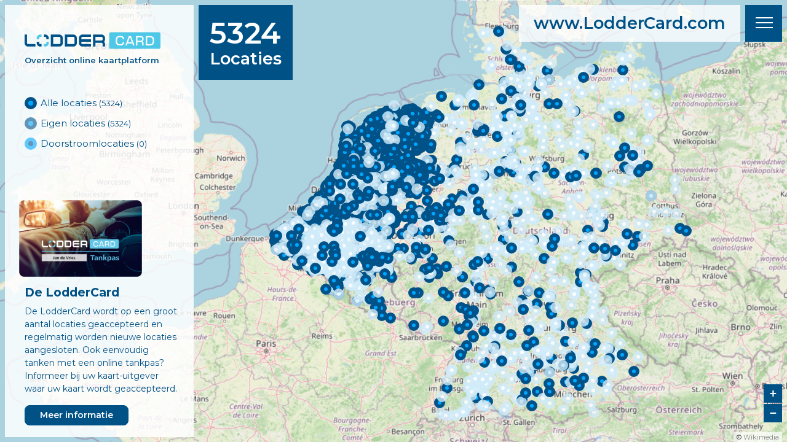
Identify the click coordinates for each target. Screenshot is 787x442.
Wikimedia (761, 437)
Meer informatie (76, 415)
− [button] (773, 412)
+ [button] (773, 393)
